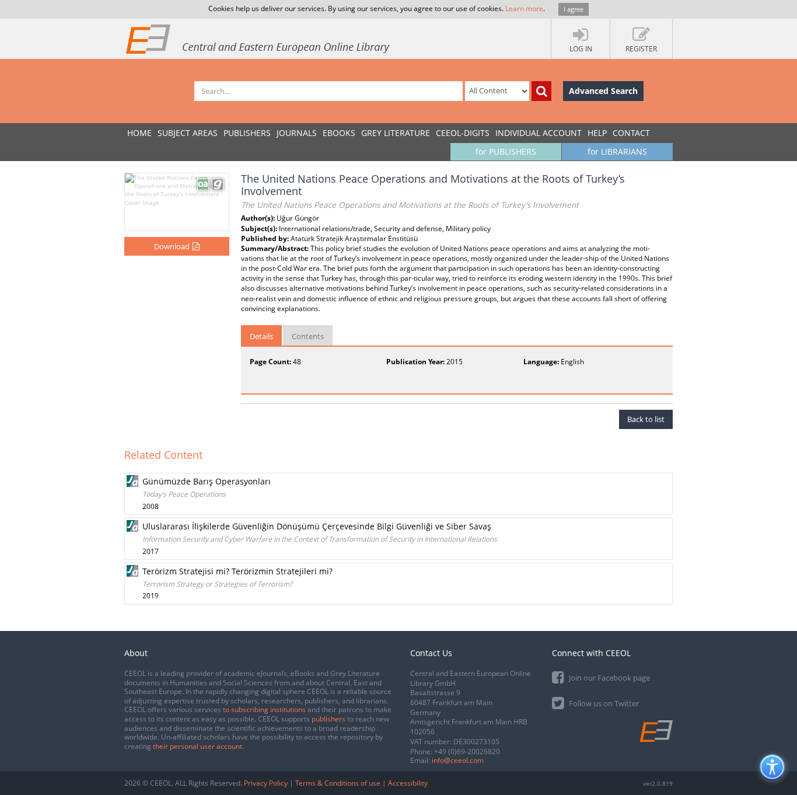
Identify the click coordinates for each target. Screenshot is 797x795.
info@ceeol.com (458, 760)
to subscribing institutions (264, 709)
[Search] (541, 91)
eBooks (339, 132)
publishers (328, 719)
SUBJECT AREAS (188, 132)
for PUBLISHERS (506, 151)
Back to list (646, 419)
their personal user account (197, 746)
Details (261, 336)
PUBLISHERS (247, 132)
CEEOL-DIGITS (463, 132)
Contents (308, 336)
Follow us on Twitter (603, 703)
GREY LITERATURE (395, 132)
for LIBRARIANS (617, 151)
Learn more (524, 8)
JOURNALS (297, 132)
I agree (573, 9)
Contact (631, 132)
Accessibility (408, 783)
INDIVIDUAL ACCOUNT (538, 132)
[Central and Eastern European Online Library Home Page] (258, 38)
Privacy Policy (266, 783)
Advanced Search (603, 90)
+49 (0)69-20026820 (467, 751)
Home (139, 132)
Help (597, 132)
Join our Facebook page (608, 677)
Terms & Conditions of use (337, 783)
